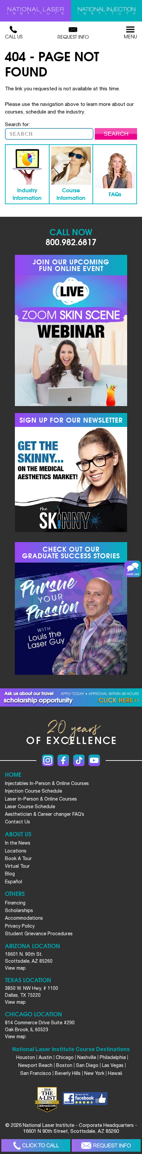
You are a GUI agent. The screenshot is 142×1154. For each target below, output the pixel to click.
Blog (10, 873)
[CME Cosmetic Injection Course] (106, 11)
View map (15, 968)
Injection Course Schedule (33, 791)
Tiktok (79, 760)
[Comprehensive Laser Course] (35, 11)
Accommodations (24, 918)
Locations (15, 851)
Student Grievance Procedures (39, 933)
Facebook (63, 760)
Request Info (73, 36)
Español (13, 881)
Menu (130, 36)
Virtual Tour (17, 866)
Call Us (13, 36)
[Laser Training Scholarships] (71, 697)
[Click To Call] (35, 1145)
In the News (17, 843)
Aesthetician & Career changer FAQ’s (44, 814)
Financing (15, 902)
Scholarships (19, 910)
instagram (47, 760)
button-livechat (132, 569)
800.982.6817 (71, 241)
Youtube (94, 760)
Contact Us (17, 821)
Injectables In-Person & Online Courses (47, 783)
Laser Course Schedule (30, 806)
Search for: (17, 124)
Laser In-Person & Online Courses (41, 799)
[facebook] (85, 1099)
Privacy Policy (20, 926)
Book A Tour (18, 858)
